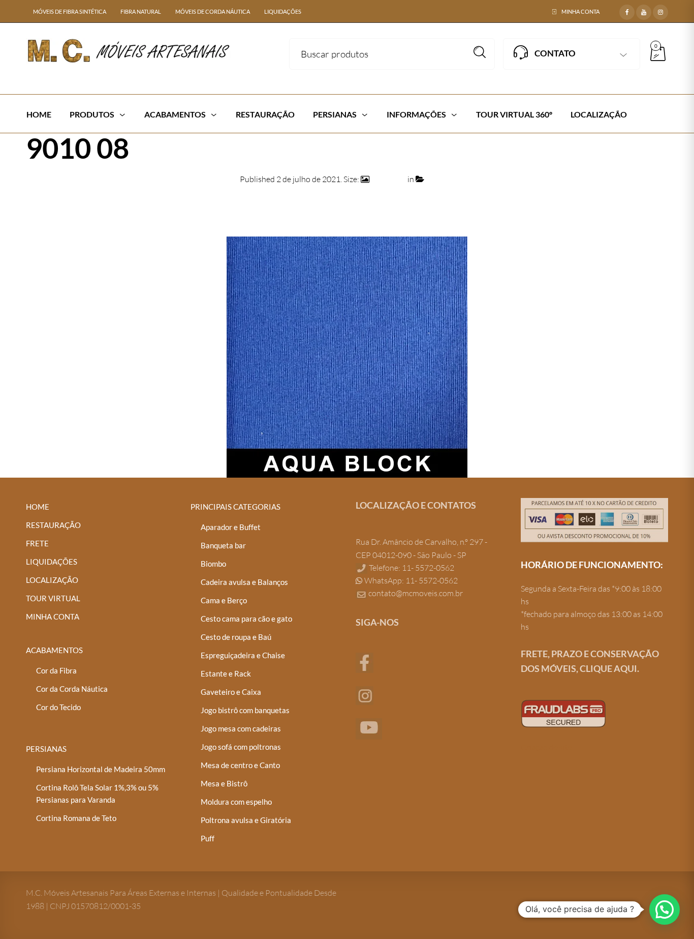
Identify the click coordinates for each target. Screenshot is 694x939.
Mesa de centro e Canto (240, 765)
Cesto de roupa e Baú (236, 636)
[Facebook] (627, 10)
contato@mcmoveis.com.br (415, 593)
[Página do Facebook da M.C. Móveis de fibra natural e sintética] (364, 662)
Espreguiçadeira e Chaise (243, 655)
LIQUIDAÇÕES (282, 11)
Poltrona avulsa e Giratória (246, 820)
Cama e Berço (224, 600)
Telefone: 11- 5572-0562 (410, 568)
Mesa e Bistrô (224, 783)
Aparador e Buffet (231, 527)
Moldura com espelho (236, 801)
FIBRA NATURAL (140, 11)
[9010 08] (347, 356)
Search (480, 52)
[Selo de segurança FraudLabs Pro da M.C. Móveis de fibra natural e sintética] (563, 713)
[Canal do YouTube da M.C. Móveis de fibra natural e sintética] (369, 728)
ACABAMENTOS (54, 650)
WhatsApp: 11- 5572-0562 (410, 580)
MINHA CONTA (580, 11)
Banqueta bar (223, 545)
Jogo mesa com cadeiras (241, 728)
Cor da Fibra (56, 670)
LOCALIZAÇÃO (52, 579)
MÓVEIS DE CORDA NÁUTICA (212, 11)
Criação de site (546, 747)
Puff (207, 838)
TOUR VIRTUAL (53, 598)
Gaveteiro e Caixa (231, 691)
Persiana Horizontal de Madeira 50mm (100, 769)
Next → (655, 204)
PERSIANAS (46, 748)
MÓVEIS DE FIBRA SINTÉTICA (69, 11)
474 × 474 (388, 179)
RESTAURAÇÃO (53, 525)
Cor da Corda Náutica (72, 688)
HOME (37, 506)
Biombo (213, 563)
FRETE (37, 543)
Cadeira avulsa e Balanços (244, 581)
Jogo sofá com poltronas (241, 746)
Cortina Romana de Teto (76, 818)
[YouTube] (643, 10)
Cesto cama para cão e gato (246, 618)
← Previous (46, 204)
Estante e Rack (226, 673)
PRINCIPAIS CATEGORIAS (235, 506)
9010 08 (440, 179)
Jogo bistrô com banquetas (245, 710)
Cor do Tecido (58, 707)
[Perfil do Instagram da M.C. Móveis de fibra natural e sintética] (364, 694)
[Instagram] (660, 10)
